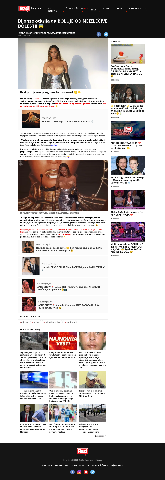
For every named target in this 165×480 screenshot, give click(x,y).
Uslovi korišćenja (97, 465)
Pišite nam (117, 465)
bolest (36, 322)
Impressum (77, 465)
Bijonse (24, 322)
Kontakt (47, 465)
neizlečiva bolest (52, 322)
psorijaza (70, 322)
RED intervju (52, 9)
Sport (94, 9)
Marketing (61, 465)
